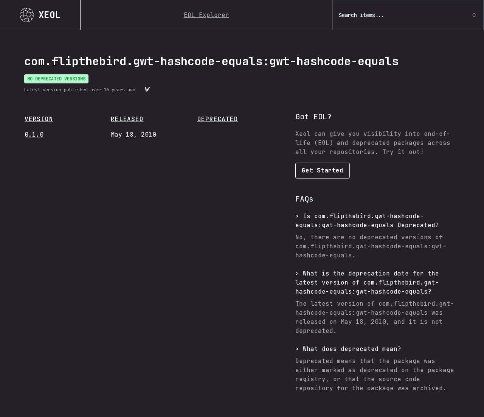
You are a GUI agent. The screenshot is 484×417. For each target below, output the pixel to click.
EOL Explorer (206, 15)
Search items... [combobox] (361, 15)
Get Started (322, 170)
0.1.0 (34, 134)
